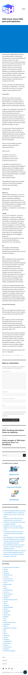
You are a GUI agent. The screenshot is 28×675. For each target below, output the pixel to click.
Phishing (6, 616)
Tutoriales (6, 639)
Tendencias (7, 635)
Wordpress (6, 649)
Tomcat (6, 637)
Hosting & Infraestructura (10, 599)
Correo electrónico (8, 398)
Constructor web (8, 578)
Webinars (6, 645)
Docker (5, 588)
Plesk (5, 620)
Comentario (6, 371)
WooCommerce (8, 647)
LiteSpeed (6, 605)
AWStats (6, 571)
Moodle (6, 609)
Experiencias (7, 596)
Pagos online (7, 614)
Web (3, 405)
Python (5, 626)
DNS (22, 355)
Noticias (6, 613)
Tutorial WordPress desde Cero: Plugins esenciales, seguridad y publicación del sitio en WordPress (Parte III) (14, 541)
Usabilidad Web (8, 641)
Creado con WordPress (19, 672)
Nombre (5, 391)
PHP (5, 618)
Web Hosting (7, 643)
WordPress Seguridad (9, 650)
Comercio (6, 577)
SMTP (5, 633)
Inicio (3, 657)
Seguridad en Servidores (10, 628)
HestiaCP (6, 597)
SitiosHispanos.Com (8, 355)
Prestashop (7, 624)
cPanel (5, 582)
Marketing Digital (8, 607)
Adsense (6, 569)
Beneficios (6, 573)
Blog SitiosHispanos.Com (7, 672)
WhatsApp (25, 672)
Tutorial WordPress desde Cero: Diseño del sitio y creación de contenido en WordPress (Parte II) (14, 546)
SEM (5, 630)
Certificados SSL (8, 575)
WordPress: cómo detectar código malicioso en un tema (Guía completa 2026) (14, 527)
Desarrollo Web (8, 584)
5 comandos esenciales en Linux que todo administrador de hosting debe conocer (13, 533)
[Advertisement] (14, 39)
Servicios (4, 660)
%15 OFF (4, 664)
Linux (5, 603)
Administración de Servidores (11, 567)
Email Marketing (8, 590)
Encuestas (6, 592)
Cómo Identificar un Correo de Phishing (14, 537)
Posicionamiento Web (9, 622)
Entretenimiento (8, 594)
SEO (5, 632)
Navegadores (7, 611)
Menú (23, 8)
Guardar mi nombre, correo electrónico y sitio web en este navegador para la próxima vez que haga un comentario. (14, 414)
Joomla (5, 601)
